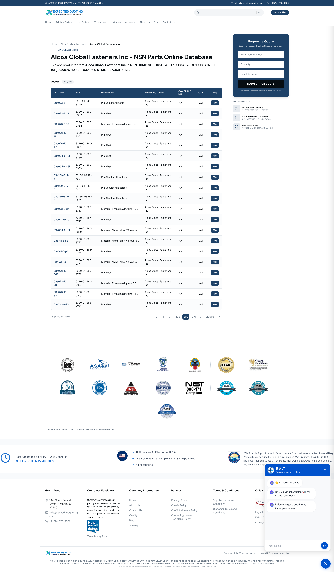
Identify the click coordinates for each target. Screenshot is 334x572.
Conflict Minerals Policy (184, 510)
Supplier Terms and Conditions (224, 502)
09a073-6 (59, 102)
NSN (63, 44)
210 (194, 316)
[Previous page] (156, 317)
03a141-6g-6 (61, 240)
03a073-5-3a (61, 208)
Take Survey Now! (97, 536)
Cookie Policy (178, 505)
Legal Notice (262, 512)
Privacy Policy (179, 500)
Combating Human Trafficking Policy (181, 517)
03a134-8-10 (61, 304)
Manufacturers (78, 44)
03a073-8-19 (61, 113)
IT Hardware (100, 22)
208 (177, 316)
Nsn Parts (82, 22)
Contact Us (169, 22)
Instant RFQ (280, 12)
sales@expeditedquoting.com (248, 3)
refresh (325, 470)
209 (186, 316)
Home (48, 22)
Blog (156, 22)
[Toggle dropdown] (71, 22)
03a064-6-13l (62, 155)
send (324, 546)
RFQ (215, 103)
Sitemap (134, 525)
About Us (145, 22)
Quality (133, 515)
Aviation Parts (63, 22)
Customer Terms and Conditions (225, 510)
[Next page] (219, 317)
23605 (210, 316)
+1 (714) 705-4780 (280, 3)
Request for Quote (261, 83)
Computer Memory (123, 22)
